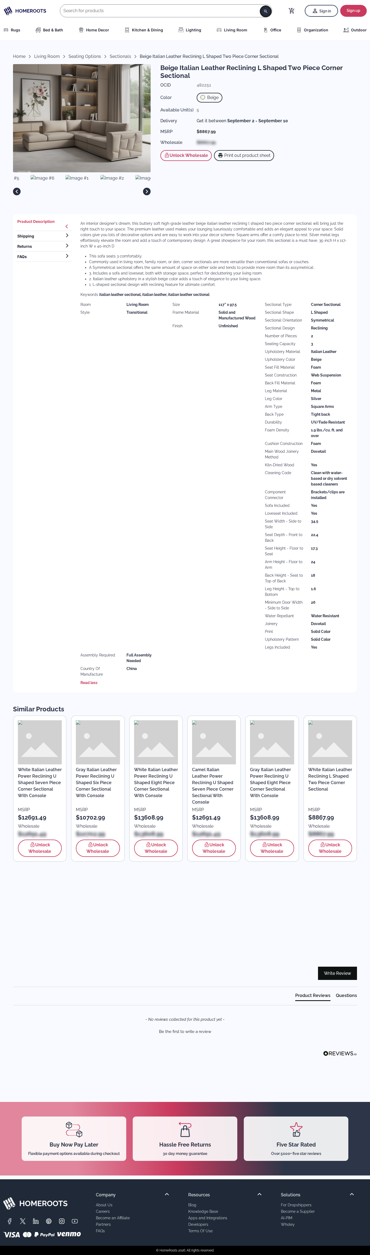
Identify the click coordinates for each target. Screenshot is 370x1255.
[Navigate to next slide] (147, 191)
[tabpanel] (215, 453)
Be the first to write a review (185, 1031)
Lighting (193, 30)
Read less (89, 683)
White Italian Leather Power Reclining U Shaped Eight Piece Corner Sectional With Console (156, 782)
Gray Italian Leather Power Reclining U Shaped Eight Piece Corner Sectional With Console (270, 782)
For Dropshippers (296, 1205)
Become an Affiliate (113, 1218)
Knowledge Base (203, 1211)
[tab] (43, 223)
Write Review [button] (337, 973)
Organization (316, 30)
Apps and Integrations (207, 1218)
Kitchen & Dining (147, 30)
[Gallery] (82, 191)
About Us (104, 1205)
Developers (198, 1224)
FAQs (100, 1230)
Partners (103, 1224)
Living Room (235, 30)
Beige (212, 97)
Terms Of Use (200, 1230)
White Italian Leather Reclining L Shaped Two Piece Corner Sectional (330, 779)
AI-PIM (286, 1218)
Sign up (353, 10)
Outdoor (359, 30)
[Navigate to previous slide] (17, 191)
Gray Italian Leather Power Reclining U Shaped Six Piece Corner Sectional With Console (96, 782)
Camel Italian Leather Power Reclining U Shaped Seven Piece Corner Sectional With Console (212, 786)
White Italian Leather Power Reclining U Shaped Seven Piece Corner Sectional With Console (40, 782)
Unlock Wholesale (189, 155)
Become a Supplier (298, 1211)
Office (275, 30)
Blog (192, 1205)
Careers (103, 1211)
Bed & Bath (53, 30)
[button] (185, 1031)
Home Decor (97, 30)
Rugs (15, 30)
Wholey (288, 1224)
